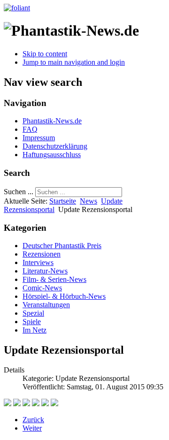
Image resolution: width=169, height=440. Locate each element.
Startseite (62, 201)
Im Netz (34, 330)
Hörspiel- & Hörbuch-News (64, 296)
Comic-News (42, 288)
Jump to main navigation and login (74, 62)
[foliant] (17, 8)
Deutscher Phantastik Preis (62, 246)
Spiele (32, 322)
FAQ (30, 129)
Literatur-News (45, 271)
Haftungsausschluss (52, 155)
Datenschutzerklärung (55, 146)
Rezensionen (42, 254)
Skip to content (45, 54)
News (88, 201)
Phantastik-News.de (52, 121)
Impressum (39, 138)
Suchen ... (18, 192)
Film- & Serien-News (54, 279)
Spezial (33, 313)
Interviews (38, 262)
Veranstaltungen (46, 305)
